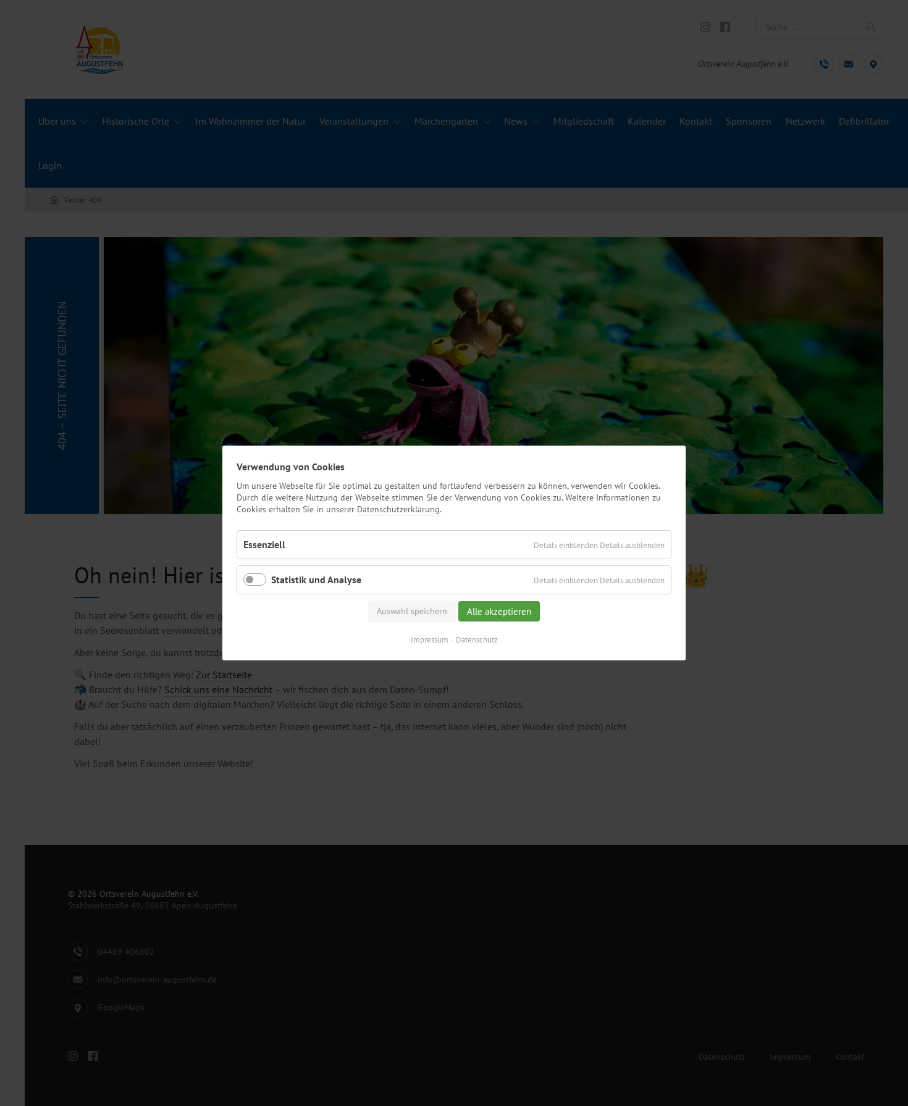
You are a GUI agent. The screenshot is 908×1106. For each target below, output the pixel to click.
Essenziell (264, 544)
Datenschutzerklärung (398, 509)
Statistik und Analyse (316, 579)
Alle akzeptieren (499, 611)
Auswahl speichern (412, 611)
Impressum (429, 639)
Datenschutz (477, 639)
